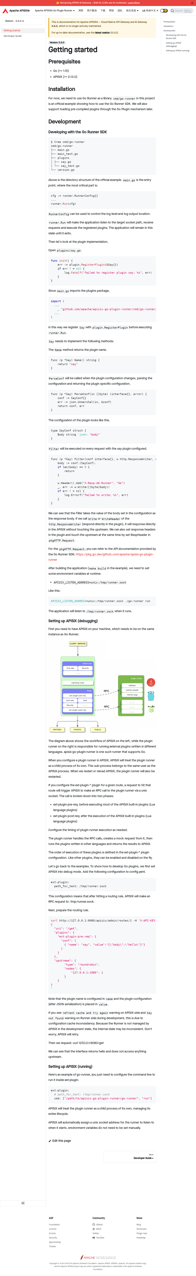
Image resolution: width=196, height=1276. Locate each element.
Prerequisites (169, 22)
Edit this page (61, 1141)
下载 (102, 10)
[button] (164, 11)
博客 (80, 10)
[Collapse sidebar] (23, 1203)
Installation (168, 26)
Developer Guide (13, 36)
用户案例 (92, 10)
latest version (102, 32)
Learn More (134, 3)
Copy (151, 141)
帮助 (111, 10)
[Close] (192, 3)
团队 (120, 10)
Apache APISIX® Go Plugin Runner (53, 10)
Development (169, 31)
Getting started (12, 30)
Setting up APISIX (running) (178, 51)
